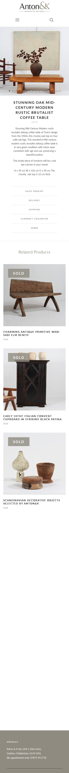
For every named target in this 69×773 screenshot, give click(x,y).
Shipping (34, 209)
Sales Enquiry (34, 191)
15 (56, 91)
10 (39, 91)
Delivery (34, 200)
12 (46, 91)
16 (59, 91)
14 (53, 91)
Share (34, 228)
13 (49, 91)
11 (43, 91)
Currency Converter (34, 219)
